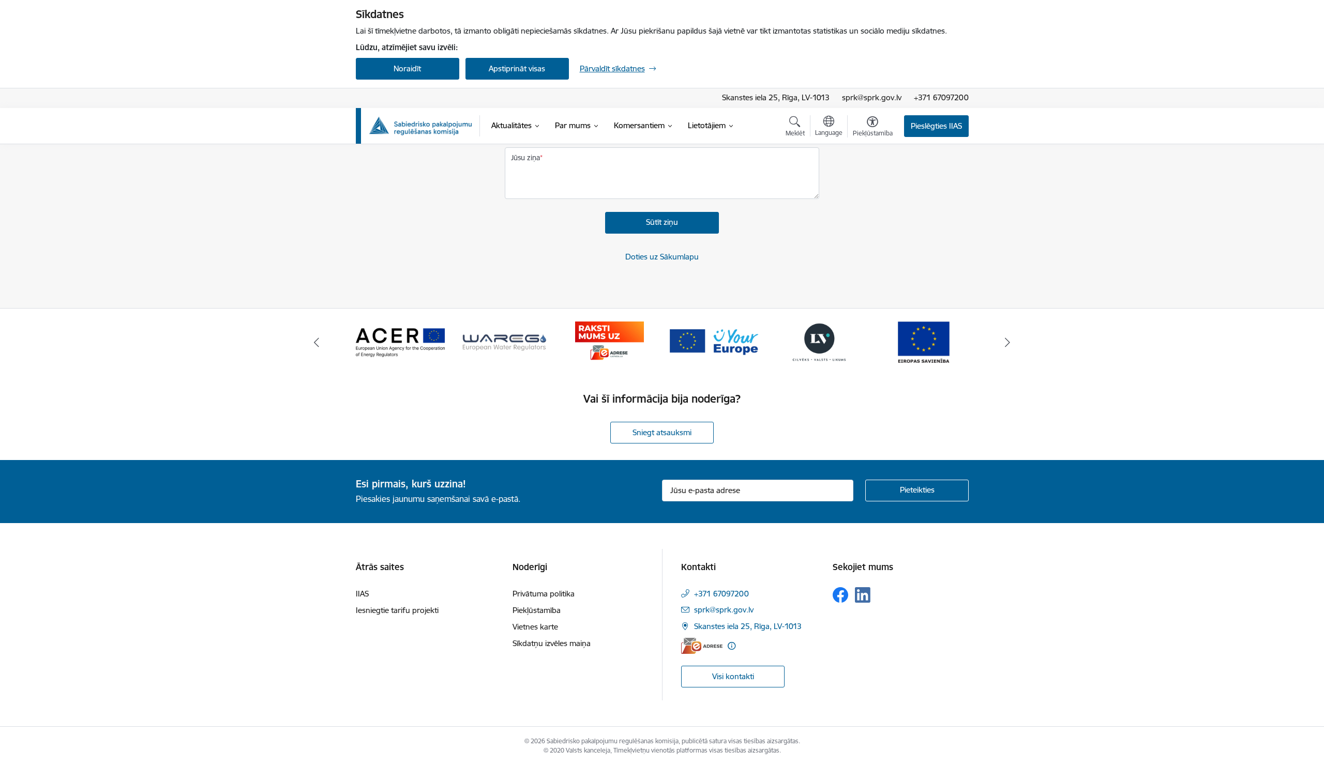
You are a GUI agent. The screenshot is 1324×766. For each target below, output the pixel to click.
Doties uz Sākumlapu (662, 257)
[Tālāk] (1008, 342)
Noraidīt (407, 68)
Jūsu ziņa (525, 157)
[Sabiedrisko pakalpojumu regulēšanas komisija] (420, 125)
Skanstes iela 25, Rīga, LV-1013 (776, 97)
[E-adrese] (702, 645)
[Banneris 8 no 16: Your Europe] (714, 341)
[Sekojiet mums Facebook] (840, 595)
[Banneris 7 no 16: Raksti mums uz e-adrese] (609, 341)
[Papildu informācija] (731, 646)
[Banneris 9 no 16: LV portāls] (819, 341)
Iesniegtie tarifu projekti (397, 610)
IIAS (362, 594)
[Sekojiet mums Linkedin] (862, 595)
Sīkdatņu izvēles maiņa (552, 643)
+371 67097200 (941, 97)
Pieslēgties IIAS (936, 126)
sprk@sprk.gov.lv (871, 97)
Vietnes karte (535, 627)
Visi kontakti (733, 676)
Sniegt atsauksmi (662, 432)
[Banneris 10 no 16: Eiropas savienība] (924, 341)
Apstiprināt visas (517, 68)
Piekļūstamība (537, 610)
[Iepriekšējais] (316, 342)
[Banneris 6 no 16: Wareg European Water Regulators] (504, 341)
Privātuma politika (544, 594)
